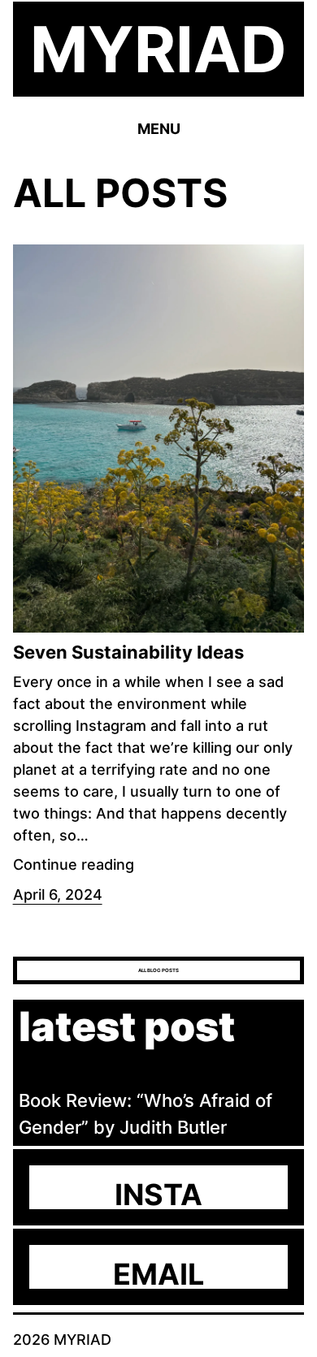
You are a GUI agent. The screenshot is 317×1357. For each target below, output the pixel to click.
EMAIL (158, 1274)
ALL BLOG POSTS (158, 970)
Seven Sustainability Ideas (128, 652)
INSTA (158, 1194)
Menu (158, 128)
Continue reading (73, 864)
